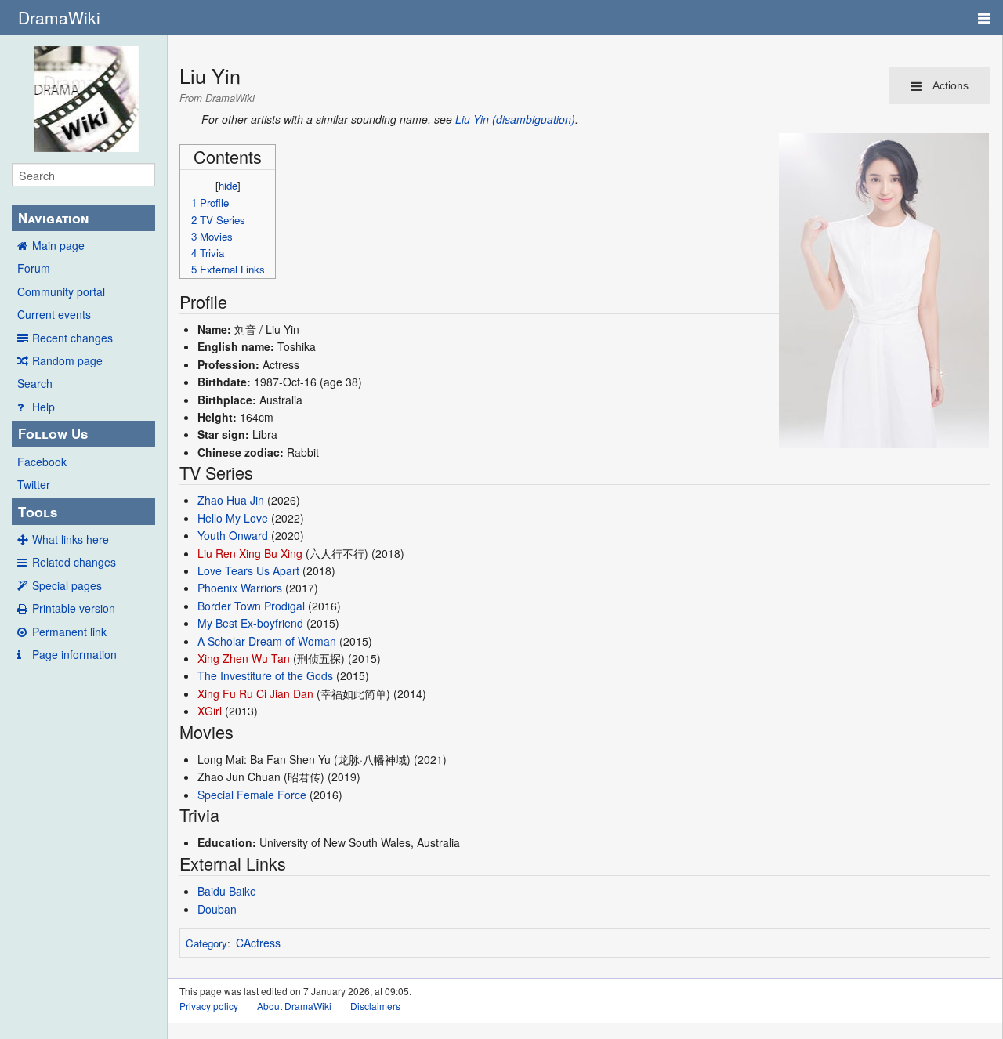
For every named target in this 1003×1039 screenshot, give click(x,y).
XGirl (209, 711)
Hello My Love (232, 518)
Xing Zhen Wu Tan (243, 658)
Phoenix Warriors (239, 588)
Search (35, 383)
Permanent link (69, 631)
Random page (67, 360)
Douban (217, 909)
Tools (37, 511)
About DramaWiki (294, 1005)
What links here (70, 539)
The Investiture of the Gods (265, 675)
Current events (54, 314)
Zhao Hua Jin (230, 500)
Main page (58, 245)
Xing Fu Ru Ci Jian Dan (255, 693)
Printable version (73, 608)
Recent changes (72, 338)
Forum (33, 268)
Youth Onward (232, 535)
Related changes (74, 562)
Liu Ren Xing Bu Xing (249, 553)
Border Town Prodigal (251, 606)
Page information (74, 654)
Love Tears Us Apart (248, 570)
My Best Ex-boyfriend (250, 623)
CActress (258, 942)
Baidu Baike (226, 891)
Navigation (53, 217)
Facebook (42, 461)
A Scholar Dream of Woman (266, 641)
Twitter (33, 484)
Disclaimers (375, 1005)
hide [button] (228, 185)
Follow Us (53, 433)
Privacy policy (208, 1005)
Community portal (61, 291)
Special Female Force (251, 794)
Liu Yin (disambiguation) (515, 119)
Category (206, 943)
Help (43, 407)
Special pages (67, 585)
